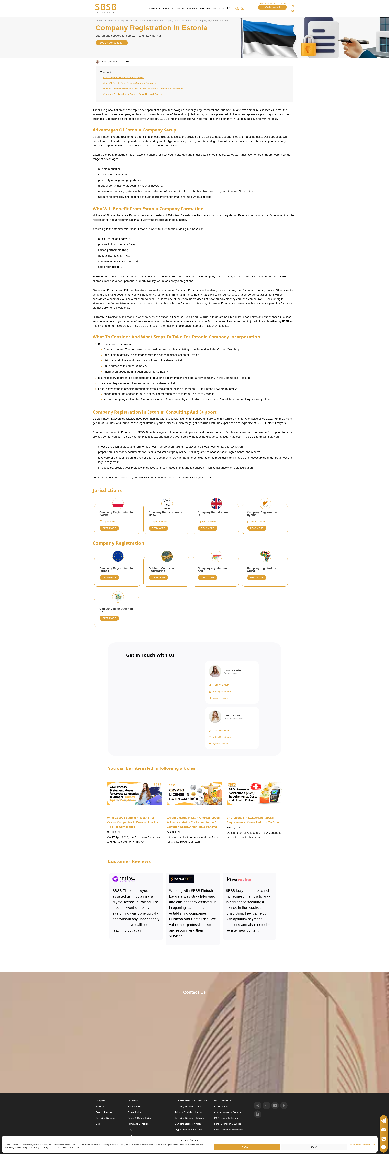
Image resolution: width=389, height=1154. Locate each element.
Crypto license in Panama (227, 1112)
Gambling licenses (105, 1118)
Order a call (272, 7)
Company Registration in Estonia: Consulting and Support (133, 94)
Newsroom (133, 1101)
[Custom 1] (242, 8)
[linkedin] (257, 1114)
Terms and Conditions (139, 1124)
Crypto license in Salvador (188, 1129)
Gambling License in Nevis (188, 1106)
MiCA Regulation (222, 1101)
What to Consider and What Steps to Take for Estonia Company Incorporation (143, 88)
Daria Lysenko (108, 61)
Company (100, 1101)
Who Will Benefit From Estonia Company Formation (129, 83)
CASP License (221, 1106)
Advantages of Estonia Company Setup (123, 77)
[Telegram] (237, 8)
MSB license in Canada (226, 1118)
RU (292, 10)
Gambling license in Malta (188, 1124)
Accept (246, 1146)
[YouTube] (275, 1105)
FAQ (130, 1129)
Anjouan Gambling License (188, 1112)
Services (100, 1106)
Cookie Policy (355, 1145)
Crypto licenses (104, 1112)
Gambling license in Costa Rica (191, 1101)
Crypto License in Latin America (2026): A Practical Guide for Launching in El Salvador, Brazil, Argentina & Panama (193, 822)
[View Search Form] (229, 8)
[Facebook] (284, 1105)
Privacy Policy (368, 1145)
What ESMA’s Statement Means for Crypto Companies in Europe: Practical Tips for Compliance (133, 822)
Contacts (218, 8)
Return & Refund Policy (139, 1118)
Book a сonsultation (111, 42)
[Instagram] (266, 1105)
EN (292, 5)
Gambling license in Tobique (189, 1118)
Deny (314, 1146)
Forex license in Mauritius (227, 1124)
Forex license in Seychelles (228, 1129)
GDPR (99, 1124)
